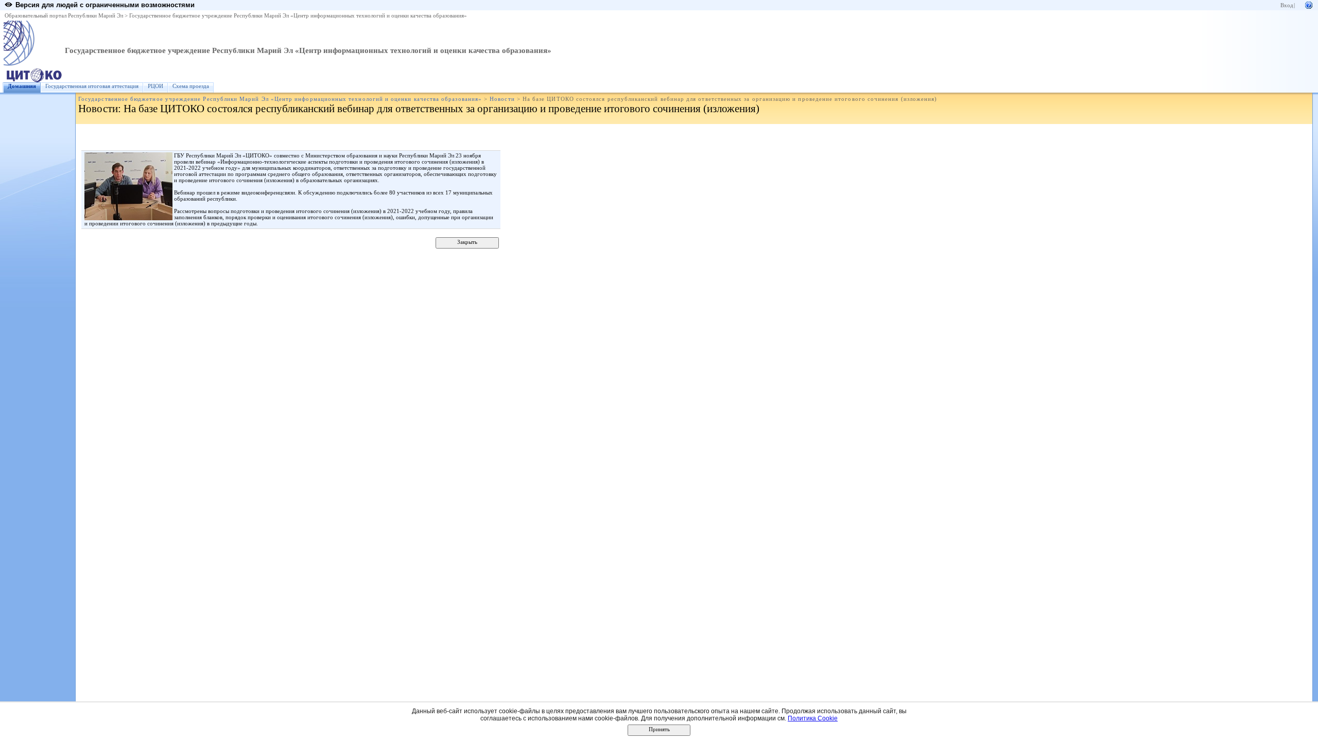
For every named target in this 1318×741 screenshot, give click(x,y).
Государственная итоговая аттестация (91, 86)
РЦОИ (155, 86)
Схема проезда (190, 86)
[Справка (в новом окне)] (1309, 4)
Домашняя (22, 86)
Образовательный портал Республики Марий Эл (64, 16)
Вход (1286, 5)
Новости (502, 99)
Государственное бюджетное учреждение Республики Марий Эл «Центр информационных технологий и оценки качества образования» (298, 16)
